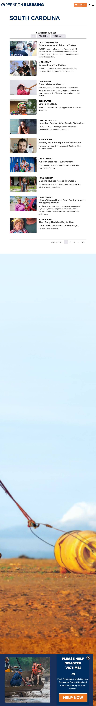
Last (83, 242)
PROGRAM (56, 36)
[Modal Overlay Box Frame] (46, 680)
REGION (42, 36)
